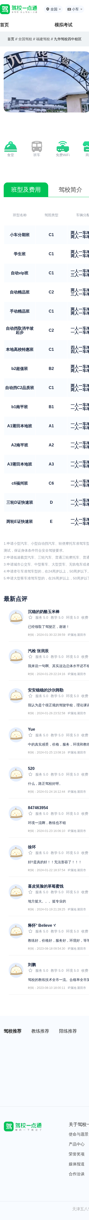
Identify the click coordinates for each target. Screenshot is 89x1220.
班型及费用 (26, 189)
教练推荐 (40, 1031)
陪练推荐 (68, 1031)
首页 (4, 24)
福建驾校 (43, 39)
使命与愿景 (79, 1134)
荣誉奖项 (77, 1154)
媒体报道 (77, 1164)
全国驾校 (25, 39)
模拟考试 (63, 24)
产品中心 (77, 1144)
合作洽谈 (77, 1174)
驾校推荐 (13, 1031)
